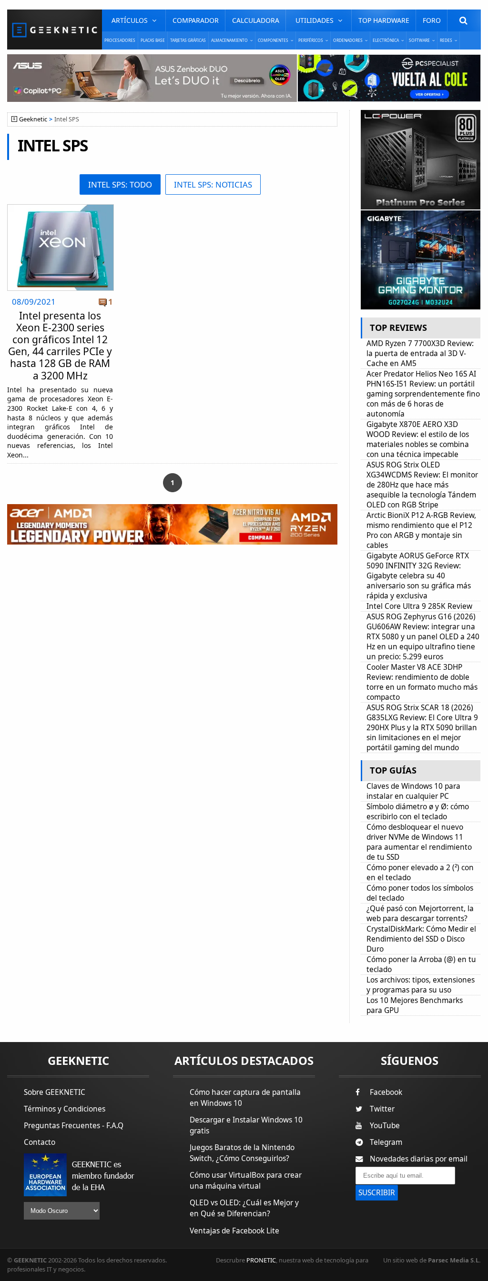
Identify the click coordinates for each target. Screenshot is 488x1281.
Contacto (39, 1142)
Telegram (386, 1142)
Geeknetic (33, 119)
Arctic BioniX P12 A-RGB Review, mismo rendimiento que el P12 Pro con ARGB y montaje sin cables (421, 530)
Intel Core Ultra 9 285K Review (419, 606)
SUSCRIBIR (376, 1193)
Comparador (196, 20)
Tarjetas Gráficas (188, 40)
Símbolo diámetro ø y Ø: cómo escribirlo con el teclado (417, 812)
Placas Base (153, 40)
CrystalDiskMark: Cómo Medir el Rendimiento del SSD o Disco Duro (421, 939)
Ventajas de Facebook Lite (234, 1231)
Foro (432, 20)
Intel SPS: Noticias (213, 184)
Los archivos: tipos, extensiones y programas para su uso (420, 985)
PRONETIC (261, 1260)
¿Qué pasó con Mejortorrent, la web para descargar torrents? (420, 914)
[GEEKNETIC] (54, 30)
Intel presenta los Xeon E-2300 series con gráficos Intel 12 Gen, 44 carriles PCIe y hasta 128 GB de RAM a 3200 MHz (60, 345)
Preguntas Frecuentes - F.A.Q (73, 1126)
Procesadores (119, 40)
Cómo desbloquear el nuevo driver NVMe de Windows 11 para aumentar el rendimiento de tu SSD (419, 842)
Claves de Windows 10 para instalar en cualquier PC (413, 791)
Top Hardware (383, 20)
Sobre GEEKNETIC (54, 1092)
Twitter (382, 1109)
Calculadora (255, 20)
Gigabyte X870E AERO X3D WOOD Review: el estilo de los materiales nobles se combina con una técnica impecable (417, 439)
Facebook (386, 1092)
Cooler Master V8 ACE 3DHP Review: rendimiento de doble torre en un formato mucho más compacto (422, 682)
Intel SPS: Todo (120, 184)
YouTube (385, 1126)
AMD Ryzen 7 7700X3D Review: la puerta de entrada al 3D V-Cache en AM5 (420, 353)
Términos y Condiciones (64, 1109)
